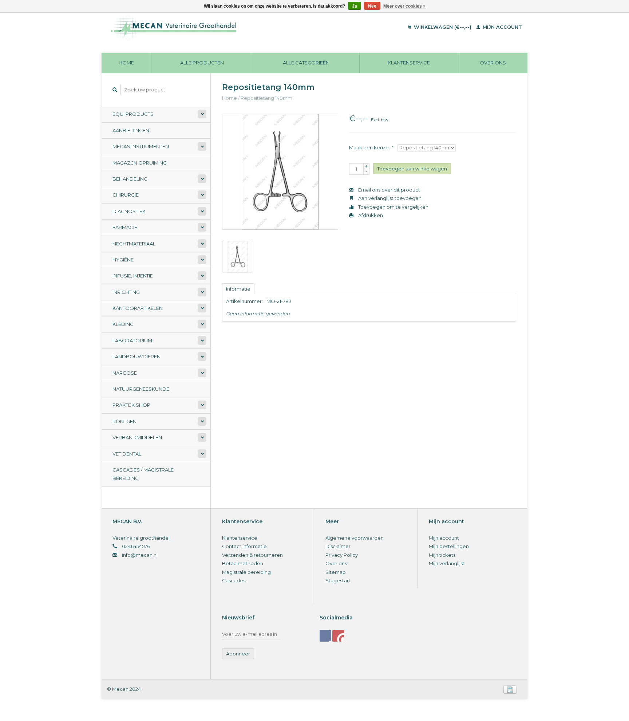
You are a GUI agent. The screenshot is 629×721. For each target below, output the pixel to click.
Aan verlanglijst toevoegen (389, 198)
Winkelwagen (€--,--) (442, 27)
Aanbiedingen (130, 130)
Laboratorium (132, 340)
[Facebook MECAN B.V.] (325, 636)
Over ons (493, 63)
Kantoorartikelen (137, 308)
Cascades (233, 580)
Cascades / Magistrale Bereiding (143, 474)
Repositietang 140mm (266, 98)
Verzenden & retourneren (252, 555)
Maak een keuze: (371, 147)
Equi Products (133, 114)
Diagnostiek (129, 211)
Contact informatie (244, 546)
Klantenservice (409, 63)
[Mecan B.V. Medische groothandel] (223, 27)
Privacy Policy (341, 555)
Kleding (123, 324)
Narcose (124, 373)
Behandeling (129, 179)
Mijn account (501, 27)
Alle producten (202, 63)
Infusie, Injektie (132, 276)
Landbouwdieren (136, 356)
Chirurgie (125, 195)
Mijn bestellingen (449, 546)
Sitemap (335, 572)
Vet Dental (126, 454)
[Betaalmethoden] (510, 689)
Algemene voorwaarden (354, 538)
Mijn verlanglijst (446, 563)
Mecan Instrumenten (140, 146)
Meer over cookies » (404, 6)
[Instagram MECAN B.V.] (338, 636)
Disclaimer (338, 546)
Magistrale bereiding (246, 572)
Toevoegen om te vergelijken (392, 207)
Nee (372, 6)
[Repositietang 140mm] (280, 171)
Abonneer (238, 654)
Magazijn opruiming (139, 163)
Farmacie (124, 227)
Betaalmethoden (242, 563)
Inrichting (126, 292)
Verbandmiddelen (137, 437)
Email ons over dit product (388, 190)
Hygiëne (123, 260)
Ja (354, 6)
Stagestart (338, 580)
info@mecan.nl (140, 555)
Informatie (238, 289)
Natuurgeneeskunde (140, 389)
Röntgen (124, 421)
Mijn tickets (442, 555)
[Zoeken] (115, 89)
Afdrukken (370, 215)
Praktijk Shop (131, 405)
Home (126, 63)
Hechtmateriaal (133, 244)
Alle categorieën (306, 63)
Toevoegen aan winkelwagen (412, 169)
